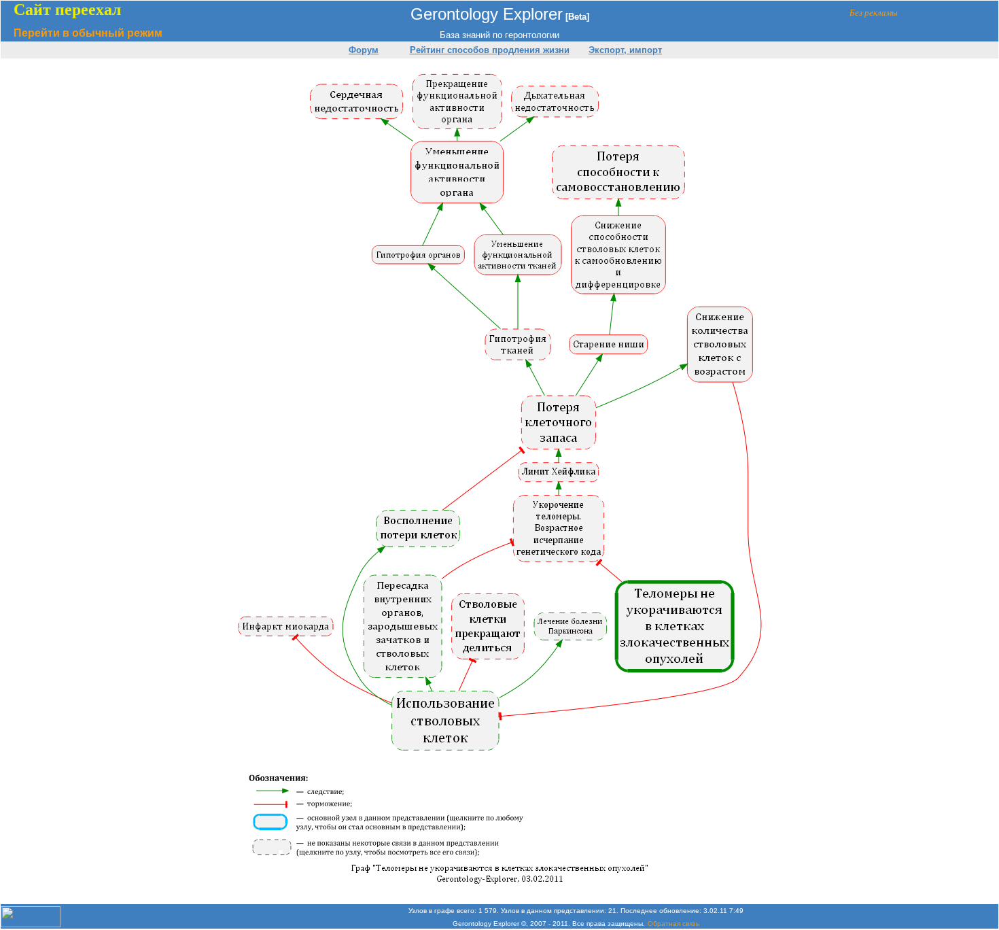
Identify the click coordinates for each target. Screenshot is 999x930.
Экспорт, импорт (625, 50)
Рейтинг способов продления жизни (489, 50)
